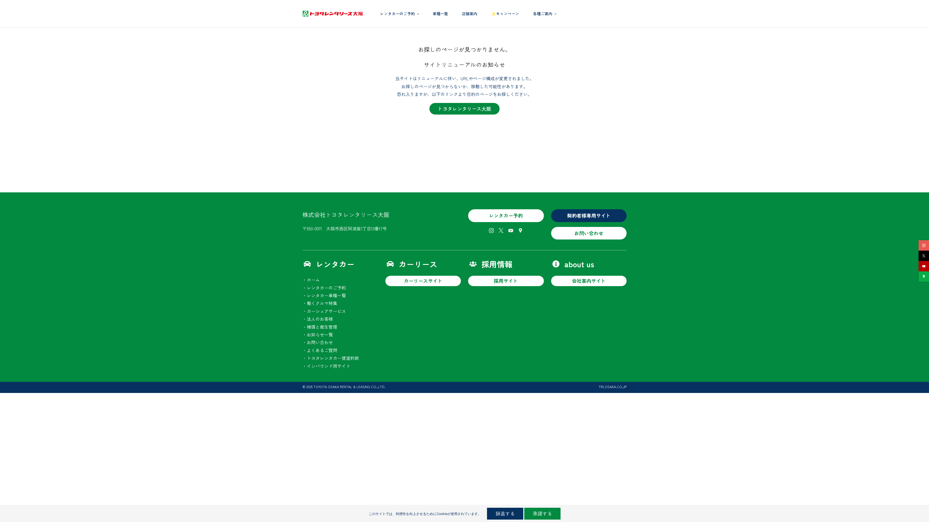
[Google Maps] (520, 230)
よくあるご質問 (322, 350)
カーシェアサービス (326, 311)
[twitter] (924, 256)
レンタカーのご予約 (326, 287)
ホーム (313, 279)
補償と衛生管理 (322, 327)
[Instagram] (491, 230)
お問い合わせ (320, 342)
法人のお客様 (320, 319)
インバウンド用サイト (328, 366)
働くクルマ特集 (322, 303)
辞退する (505, 513)
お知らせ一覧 (320, 334)
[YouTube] (510, 230)
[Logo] (332, 13)
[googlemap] (924, 276)
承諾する (542, 513)
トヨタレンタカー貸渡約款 (333, 358)
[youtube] (924, 266)
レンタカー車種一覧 (326, 295)
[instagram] (924, 245)
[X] (501, 230)
